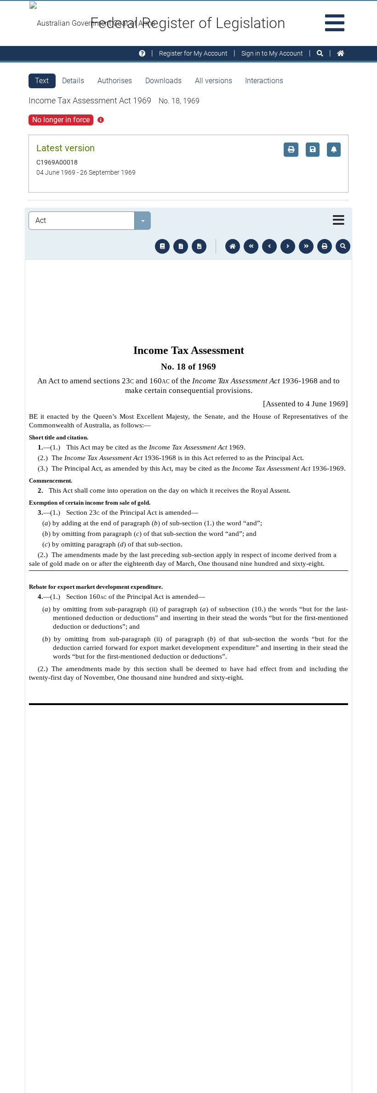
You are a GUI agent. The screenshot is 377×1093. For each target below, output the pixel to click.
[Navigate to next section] (287, 246)
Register (193, 53)
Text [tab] (42, 80)
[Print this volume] (324, 246)
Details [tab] (73, 80)
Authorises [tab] (114, 80)
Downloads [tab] (163, 80)
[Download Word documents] (199, 246)
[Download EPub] (162, 246)
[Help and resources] (142, 53)
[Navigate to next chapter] (306, 246)
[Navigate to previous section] (269, 246)
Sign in (272, 53)
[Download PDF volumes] (180, 246)
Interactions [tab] (264, 80)
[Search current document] (343, 246)
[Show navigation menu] (338, 220)
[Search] (320, 53)
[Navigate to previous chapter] (251, 246)
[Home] (340, 53)
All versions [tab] (213, 80)
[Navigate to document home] (232, 246)
